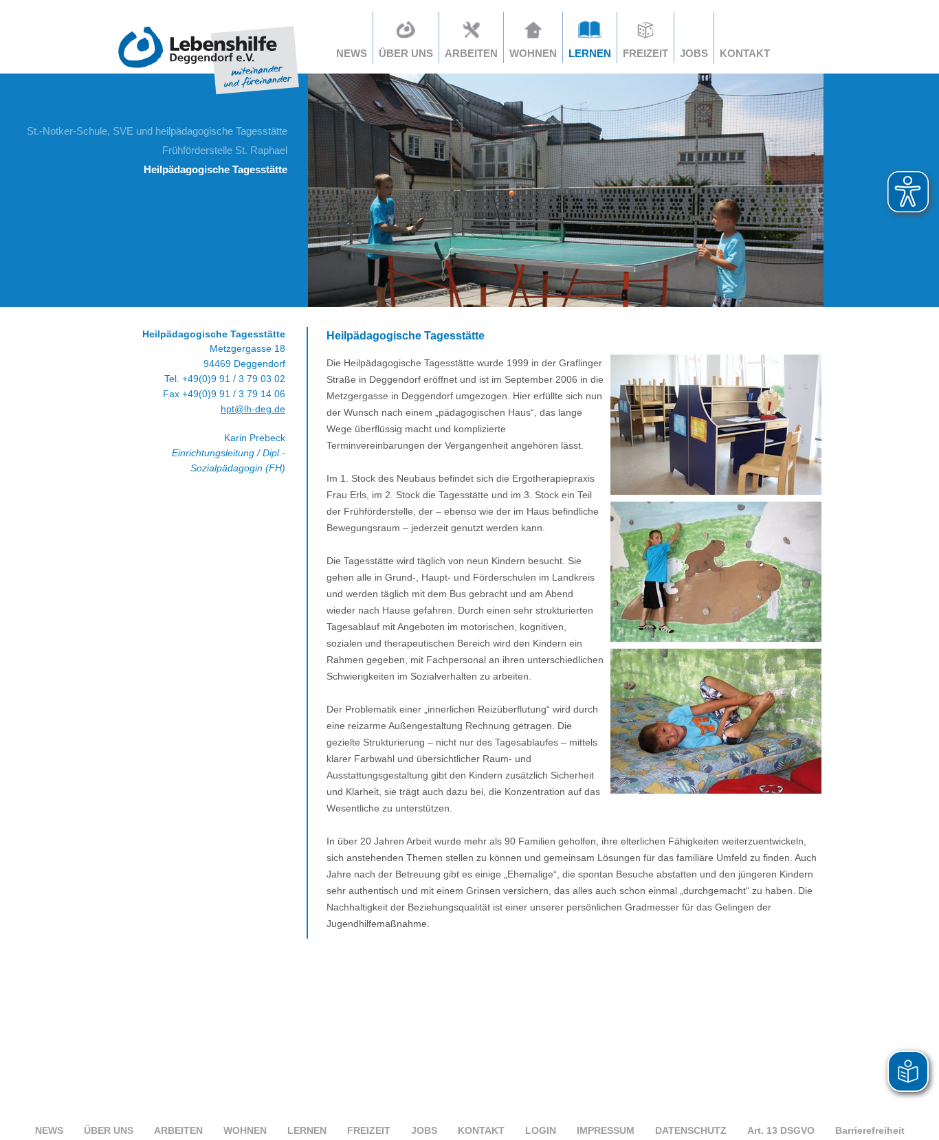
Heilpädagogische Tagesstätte (215, 169)
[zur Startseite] (209, 96)
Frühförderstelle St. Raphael (224, 150)
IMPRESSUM (605, 1130)
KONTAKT (745, 53)
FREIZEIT (368, 1130)
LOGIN (540, 1130)
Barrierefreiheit (870, 1130)
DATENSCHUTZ (691, 1130)
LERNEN (307, 1130)
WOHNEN (245, 1130)
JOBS (694, 53)
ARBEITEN (178, 1130)
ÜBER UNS (108, 1130)
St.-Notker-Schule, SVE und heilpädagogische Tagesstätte (157, 131)
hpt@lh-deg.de (253, 408)
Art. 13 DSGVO (781, 1130)
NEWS (351, 53)
